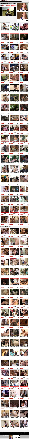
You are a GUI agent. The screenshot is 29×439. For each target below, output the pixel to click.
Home (1, 1)
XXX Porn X (17, 432)
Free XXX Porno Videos (7, 435)
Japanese (3, 5)
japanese (7, 5)
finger (15, 5)
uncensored (9, 5)
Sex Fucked (20, 432)
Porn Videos (1, 432)
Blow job (4, 432)
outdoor (14, 5)
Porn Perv (23, 432)
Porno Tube (8, 432)
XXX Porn (11, 432)
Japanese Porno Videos (4, 435)
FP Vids (26, 432)
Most (7, 1)
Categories (5, 1)
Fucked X (14, 432)
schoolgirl (12, 5)
